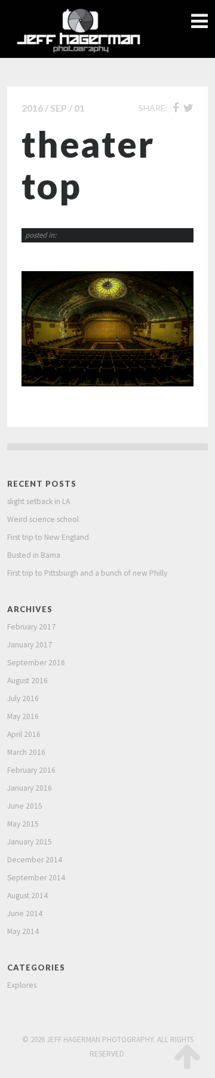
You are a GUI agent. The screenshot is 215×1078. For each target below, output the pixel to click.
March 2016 (26, 752)
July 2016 (23, 698)
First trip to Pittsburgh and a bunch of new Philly (87, 573)
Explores (21, 985)
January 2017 (29, 645)
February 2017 (31, 627)
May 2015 (23, 824)
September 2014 (36, 878)
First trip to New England (48, 537)
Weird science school (43, 519)
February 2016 (31, 770)
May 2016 (23, 716)
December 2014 (34, 860)
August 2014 (27, 895)
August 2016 (27, 680)
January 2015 (29, 842)
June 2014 (24, 913)
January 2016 (29, 788)
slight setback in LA (38, 501)
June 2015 (24, 806)
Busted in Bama (33, 555)
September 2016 (36, 663)
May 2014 (23, 931)
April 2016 (24, 734)
